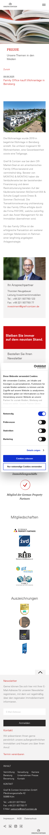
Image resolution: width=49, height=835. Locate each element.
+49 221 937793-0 (17, 802)
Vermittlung (9, 772)
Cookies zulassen (24, 458)
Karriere (35, 772)
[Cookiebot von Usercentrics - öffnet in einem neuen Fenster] (34, 366)
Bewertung (8, 778)
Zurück (6, 69)
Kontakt (21, 778)
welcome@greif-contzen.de (24, 809)
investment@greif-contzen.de (23, 306)
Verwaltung (22, 772)
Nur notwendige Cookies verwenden (24, 466)
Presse (35, 775)
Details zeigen (33, 450)
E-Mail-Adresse (13, 711)
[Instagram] (15, 826)
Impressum (8, 818)
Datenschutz (30, 818)
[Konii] (10, 826)
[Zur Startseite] (38, 832)
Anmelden (24, 723)
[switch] (42, 422)
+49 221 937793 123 (24, 298)
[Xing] (21, 826)
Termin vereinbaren (13, 754)
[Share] (4, 826)
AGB (19, 818)
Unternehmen (24, 775)
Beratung (7, 775)
